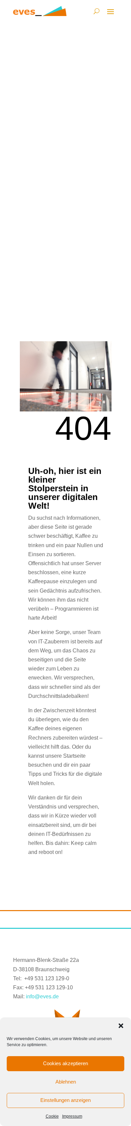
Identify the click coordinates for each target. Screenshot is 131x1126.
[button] (121, 1025)
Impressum (72, 1116)
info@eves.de (42, 996)
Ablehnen (65, 1082)
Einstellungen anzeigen (65, 1100)
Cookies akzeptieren (65, 1063)
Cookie (52, 1116)
